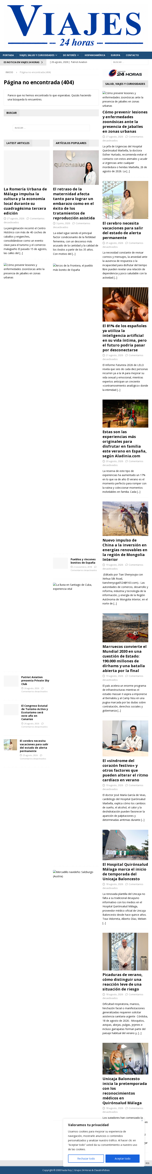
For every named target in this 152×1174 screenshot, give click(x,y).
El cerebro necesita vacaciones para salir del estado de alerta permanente (34, 746)
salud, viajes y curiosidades (125, 84)
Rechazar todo (86, 1158)
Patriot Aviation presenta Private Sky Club (35, 680)
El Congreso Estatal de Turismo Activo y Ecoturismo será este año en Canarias (34, 712)
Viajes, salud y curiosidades (36, 55)
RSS (147, 1163)
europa (115, 55)
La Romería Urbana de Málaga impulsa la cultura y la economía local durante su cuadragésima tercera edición (25, 201)
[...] (21, 253)
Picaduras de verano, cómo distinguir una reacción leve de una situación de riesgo (123, 982)
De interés (69, 55)
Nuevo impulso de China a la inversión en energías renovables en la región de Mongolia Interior (125, 550)
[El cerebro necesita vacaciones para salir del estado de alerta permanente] (10, 744)
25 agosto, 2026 (30, 755)
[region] (104, 1143)
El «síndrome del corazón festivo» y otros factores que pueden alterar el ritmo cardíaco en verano (125, 770)
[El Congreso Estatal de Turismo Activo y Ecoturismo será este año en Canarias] (11, 709)
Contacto (132, 55)
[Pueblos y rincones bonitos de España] (60, 563)
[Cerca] (142, 1120)
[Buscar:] (129, 62)
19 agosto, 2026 (114, 564)
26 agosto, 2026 (31, 688)
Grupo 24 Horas (82, 1170)
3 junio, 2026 (63, 223)
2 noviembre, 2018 (83, 566)
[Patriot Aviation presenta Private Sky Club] (11, 681)
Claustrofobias (102, 1170)
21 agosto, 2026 (114, 355)
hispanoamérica (95, 55)
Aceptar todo (122, 1158)
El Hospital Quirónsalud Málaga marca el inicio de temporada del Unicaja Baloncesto (125, 871)
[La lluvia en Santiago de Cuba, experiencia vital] (74, 587)
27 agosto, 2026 (15, 218)
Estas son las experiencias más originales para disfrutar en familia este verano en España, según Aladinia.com (125, 443)
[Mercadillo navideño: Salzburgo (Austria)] (74, 874)
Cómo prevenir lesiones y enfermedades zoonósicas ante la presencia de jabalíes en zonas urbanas (125, 121)
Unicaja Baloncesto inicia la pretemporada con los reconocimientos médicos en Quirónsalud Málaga (125, 1090)
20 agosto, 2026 (114, 461)
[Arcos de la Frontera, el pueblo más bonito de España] (74, 268)
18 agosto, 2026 (114, 884)
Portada (8, 55)
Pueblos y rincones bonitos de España (83, 560)
